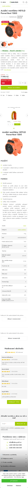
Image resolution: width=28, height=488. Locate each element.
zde (23, 477)
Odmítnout (9, 485)
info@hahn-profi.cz (15, 442)
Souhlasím (15, 480)
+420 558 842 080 (15, 445)
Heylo (26, 92)
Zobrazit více (14, 402)
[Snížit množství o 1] (20, 83)
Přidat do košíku (14, 87)
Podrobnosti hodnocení (20, 16)
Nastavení (18, 485)
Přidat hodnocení (14, 319)
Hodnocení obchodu (14, 348)
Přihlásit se (21, 424)
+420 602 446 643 (15, 448)
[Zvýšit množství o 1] (25, 83)
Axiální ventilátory (22, 229)
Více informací (7, 70)
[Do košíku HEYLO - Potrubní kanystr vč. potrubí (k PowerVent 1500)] (17, 124)
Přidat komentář (14, 338)
